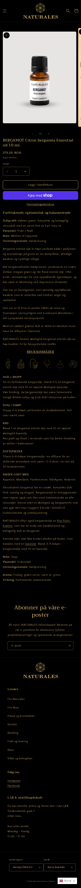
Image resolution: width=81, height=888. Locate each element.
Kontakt (12, 724)
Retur (11, 750)
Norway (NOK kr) (22, 867)
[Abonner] (69, 645)
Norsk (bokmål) (56, 867)
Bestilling (13, 732)
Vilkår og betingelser (20, 758)
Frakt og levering (18, 741)
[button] (5, 11)
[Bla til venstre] (32, 134)
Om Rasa (13, 707)
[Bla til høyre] (49, 134)
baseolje (30, 543)
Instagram (14, 780)
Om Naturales (16, 699)
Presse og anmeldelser (21, 716)
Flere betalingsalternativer (40, 204)
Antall (6, 164)
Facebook (14, 785)
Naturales (36, 881)
